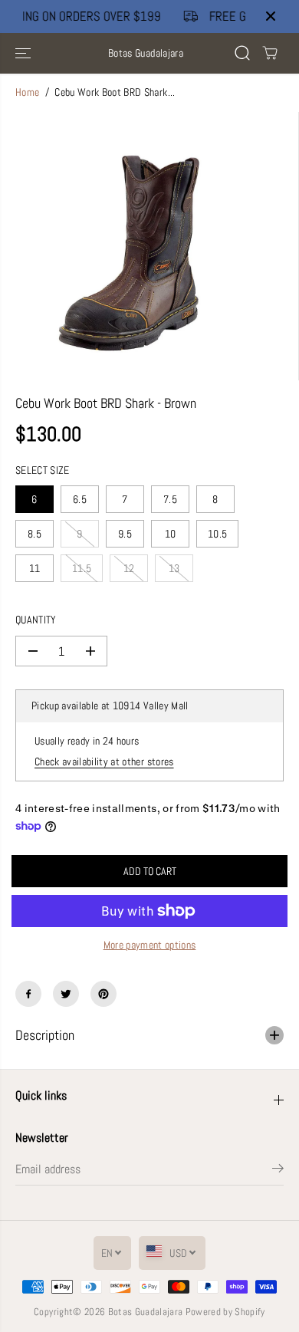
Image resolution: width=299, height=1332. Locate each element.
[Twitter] (66, 994)
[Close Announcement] (271, 16)
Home (27, 92)
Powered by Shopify (225, 1311)
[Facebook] (28, 994)
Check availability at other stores (104, 761)
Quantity (36, 620)
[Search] (242, 53)
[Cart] (270, 53)
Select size (42, 470)
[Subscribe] (278, 1171)
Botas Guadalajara (145, 1311)
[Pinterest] (103, 994)
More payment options (150, 945)
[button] (24, 53)
